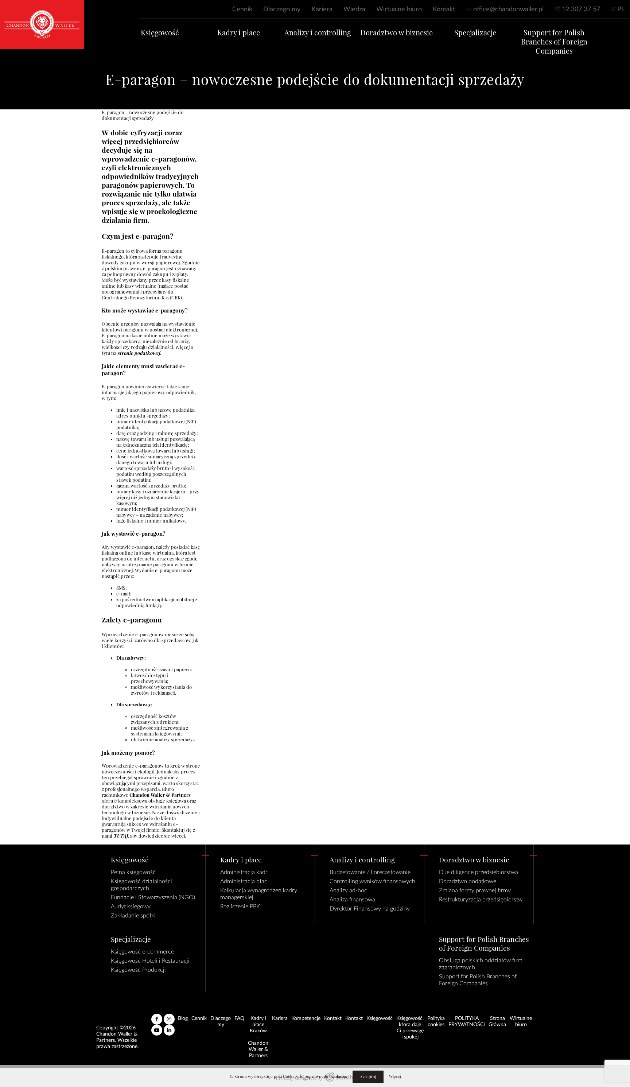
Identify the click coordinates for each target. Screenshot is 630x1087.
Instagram (169, 1016)
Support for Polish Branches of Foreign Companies (554, 41)
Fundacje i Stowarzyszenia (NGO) (153, 897)
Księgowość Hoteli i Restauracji (150, 961)
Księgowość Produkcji (138, 970)
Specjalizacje (475, 32)
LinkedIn (169, 1027)
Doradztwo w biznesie (396, 32)
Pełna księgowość (133, 872)
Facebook (156, 1016)
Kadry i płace (238, 32)
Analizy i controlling (317, 32)
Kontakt (444, 9)
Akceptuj (368, 1076)
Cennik (242, 9)
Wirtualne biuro (399, 9)
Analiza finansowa (352, 899)
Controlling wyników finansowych (372, 881)
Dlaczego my (281, 9)
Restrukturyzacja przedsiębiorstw (480, 899)
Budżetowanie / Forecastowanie (370, 872)
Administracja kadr (244, 872)
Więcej (395, 1076)
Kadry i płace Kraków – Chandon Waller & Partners (258, 1037)
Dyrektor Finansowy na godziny (370, 909)
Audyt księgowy (131, 906)
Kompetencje (305, 1018)
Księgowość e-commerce (142, 952)
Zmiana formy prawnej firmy (475, 890)
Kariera (321, 9)
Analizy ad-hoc (348, 890)
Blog (183, 1018)
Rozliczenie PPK (240, 906)
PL (621, 9)
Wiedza (354, 9)
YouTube (156, 1027)
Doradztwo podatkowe (467, 881)
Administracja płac (243, 881)
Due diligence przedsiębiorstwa (478, 872)
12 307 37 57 (581, 9)
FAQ (239, 1018)
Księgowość (160, 32)
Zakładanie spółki (133, 916)
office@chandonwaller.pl (508, 9)
